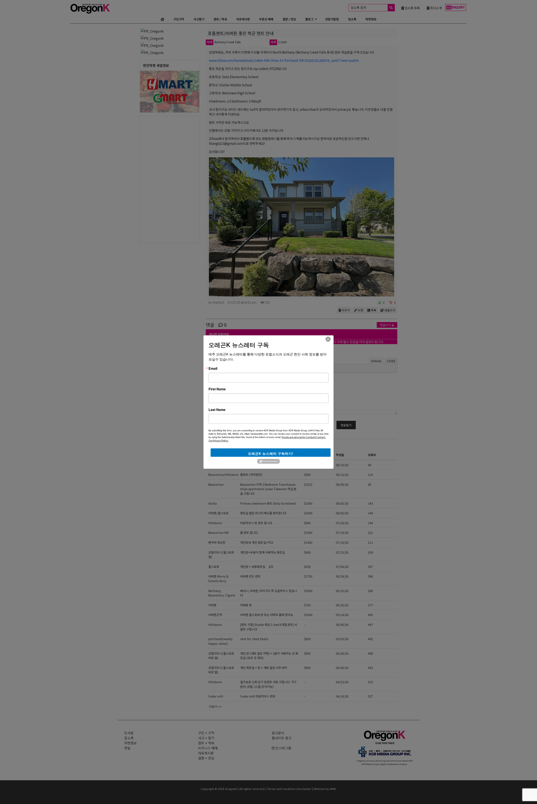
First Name (217, 389)
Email (213, 368)
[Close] (328, 339)
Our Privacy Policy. (219, 440)
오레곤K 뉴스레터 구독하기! (270, 453)
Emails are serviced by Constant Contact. (304, 437)
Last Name (217, 409)
